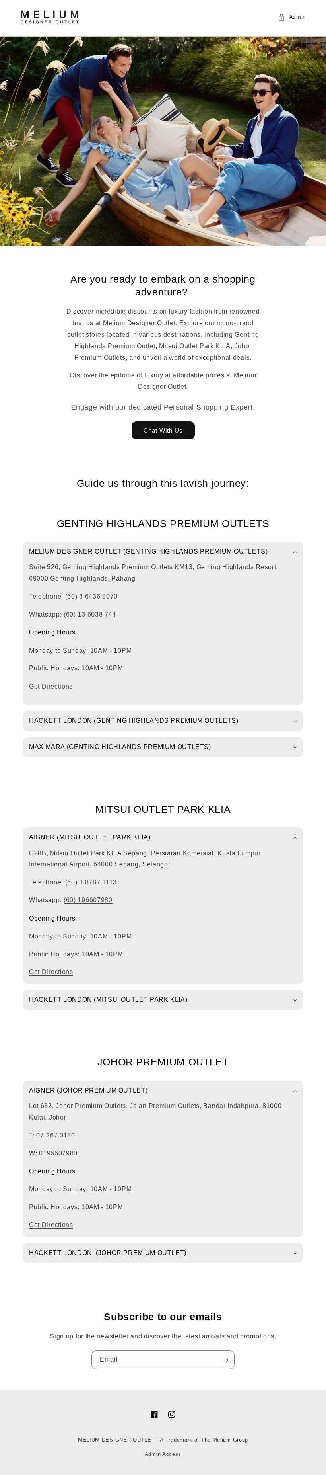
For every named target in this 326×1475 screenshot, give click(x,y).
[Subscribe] (225, 1359)
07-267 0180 (55, 1135)
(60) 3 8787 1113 (91, 882)
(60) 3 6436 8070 (91, 596)
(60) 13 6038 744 (90, 614)
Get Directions (51, 686)
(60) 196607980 (88, 900)
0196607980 (58, 1153)
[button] (292, 17)
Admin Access (163, 1454)
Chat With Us (163, 430)
